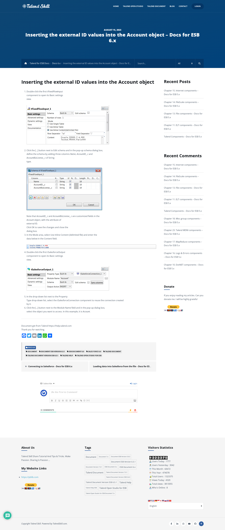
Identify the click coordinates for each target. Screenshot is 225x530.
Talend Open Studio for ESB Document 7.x (100, 493)
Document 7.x (103, 457)
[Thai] (168, 500)
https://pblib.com (29, 477)
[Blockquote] (74, 400)
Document (32, 351)
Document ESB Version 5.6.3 (120, 456)
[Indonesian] (158, 500)
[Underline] (59, 400)
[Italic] (55, 400)
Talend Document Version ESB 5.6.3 (118, 477)
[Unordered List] (70, 400)
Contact (183, 6)
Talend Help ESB (91, 488)
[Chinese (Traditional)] (149, 500)
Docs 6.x (56, 63)
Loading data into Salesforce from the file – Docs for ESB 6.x (123, 366)
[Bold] (52, 400)
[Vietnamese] (170, 500)
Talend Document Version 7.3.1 (116, 472)
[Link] (81, 400)
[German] (156, 500)
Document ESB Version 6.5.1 (53, 351)
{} (84, 400)
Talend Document (156, 6)
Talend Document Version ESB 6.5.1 (43, 355)
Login (198, 6)
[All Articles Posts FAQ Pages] (169, 63)
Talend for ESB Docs (39, 63)
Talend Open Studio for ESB (89, 355)
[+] (88, 400)
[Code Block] (77, 400)
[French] (154, 500)
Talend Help (67, 355)
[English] (151, 500)
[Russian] (165, 500)
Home (116, 6)
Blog (172, 6)
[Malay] (163, 500)
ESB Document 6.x (76, 351)
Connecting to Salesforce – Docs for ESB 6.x (50, 366)
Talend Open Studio (133, 6)
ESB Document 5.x (111, 467)
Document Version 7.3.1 (94, 467)
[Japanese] (161, 500)
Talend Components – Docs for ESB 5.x (183, 136)
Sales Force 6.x (94, 351)
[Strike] (63, 400)
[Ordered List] (66, 400)
